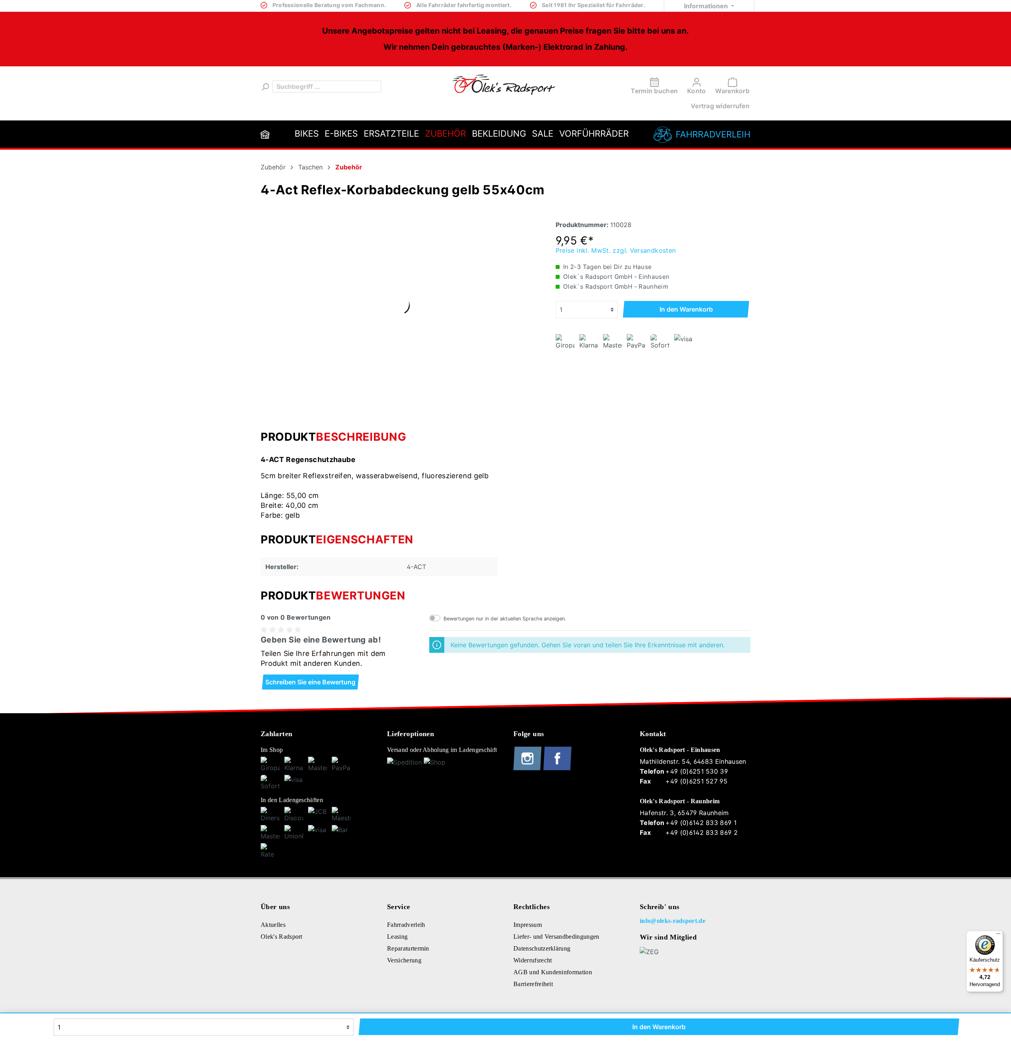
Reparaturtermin (408, 948)
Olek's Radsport (282, 936)
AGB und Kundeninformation (552, 972)
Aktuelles (273, 924)
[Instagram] (528, 768)
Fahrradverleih (713, 134)
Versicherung (404, 960)
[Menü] (998, 935)
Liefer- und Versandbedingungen (556, 936)
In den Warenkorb (686, 309)
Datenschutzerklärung (541, 948)
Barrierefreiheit (533, 984)
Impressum (527, 924)
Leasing (397, 936)
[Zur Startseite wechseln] (503, 85)
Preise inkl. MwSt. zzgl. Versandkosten (616, 250)
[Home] (265, 134)
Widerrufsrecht (532, 960)
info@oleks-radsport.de (672, 920)
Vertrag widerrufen (720, 106)
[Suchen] (264, 86)
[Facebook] (557, 768)
